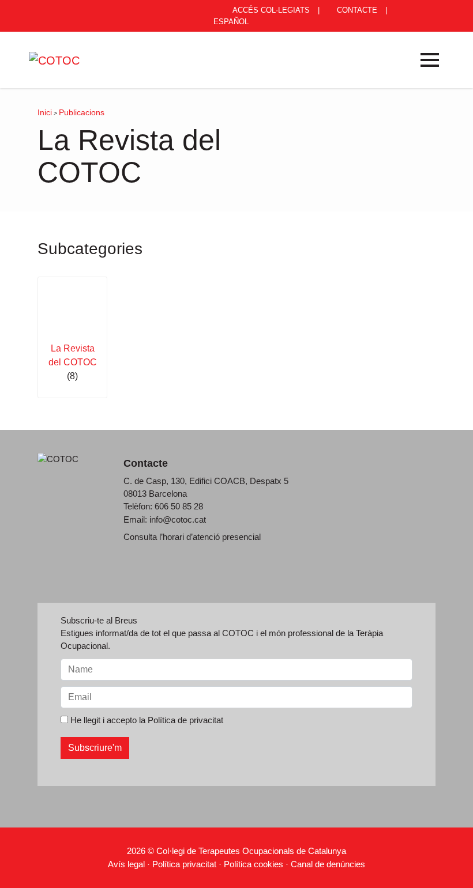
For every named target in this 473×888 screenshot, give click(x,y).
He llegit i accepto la (145, 720)
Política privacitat (184, 864)
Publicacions (81, 112)
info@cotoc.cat (177, 519)
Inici (44, 112)
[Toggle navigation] (429, 60)
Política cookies (253, 864)
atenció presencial (227, 537)
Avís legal (126, 864)
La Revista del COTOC (72, 355)
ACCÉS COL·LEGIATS (270, 10)
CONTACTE (356, 10)
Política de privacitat (185, 720)
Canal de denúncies (328, 864)
